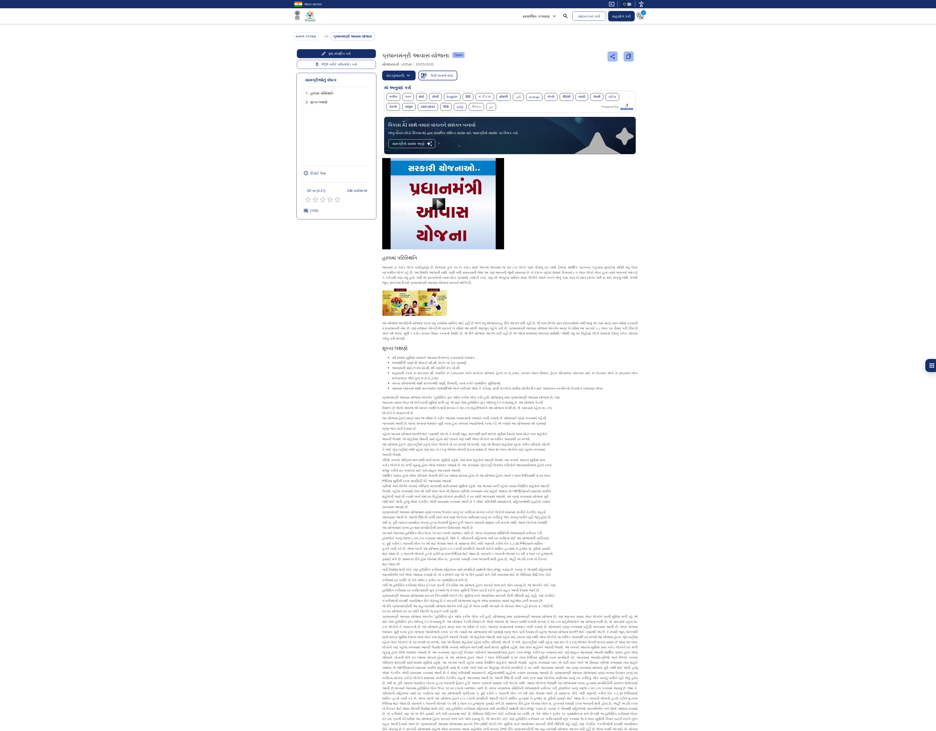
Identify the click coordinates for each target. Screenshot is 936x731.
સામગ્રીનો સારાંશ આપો (408, 143)
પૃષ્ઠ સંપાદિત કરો (339, 53)
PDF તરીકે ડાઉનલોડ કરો (339, 64)
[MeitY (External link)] (297, 16)
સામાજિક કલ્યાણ (536, 16)
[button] (317, 93)
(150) (314, 210)
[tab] (399, 75)
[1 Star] (308, 199)
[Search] (565, 16)
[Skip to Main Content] (611, 4)
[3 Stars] (322, 199)
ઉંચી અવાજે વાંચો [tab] (442, 75)
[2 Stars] (315, 199)
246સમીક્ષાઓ (357, 190)
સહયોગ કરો (621, 16)
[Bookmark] (629, 56)
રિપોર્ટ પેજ (318, 173)
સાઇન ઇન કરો (589, 16)
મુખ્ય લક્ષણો (319, 102)
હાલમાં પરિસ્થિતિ (321, 93)
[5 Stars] (337, 199)
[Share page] (612, 56)
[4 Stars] (330, 199)
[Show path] (327, 36)
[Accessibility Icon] (641, 4)
